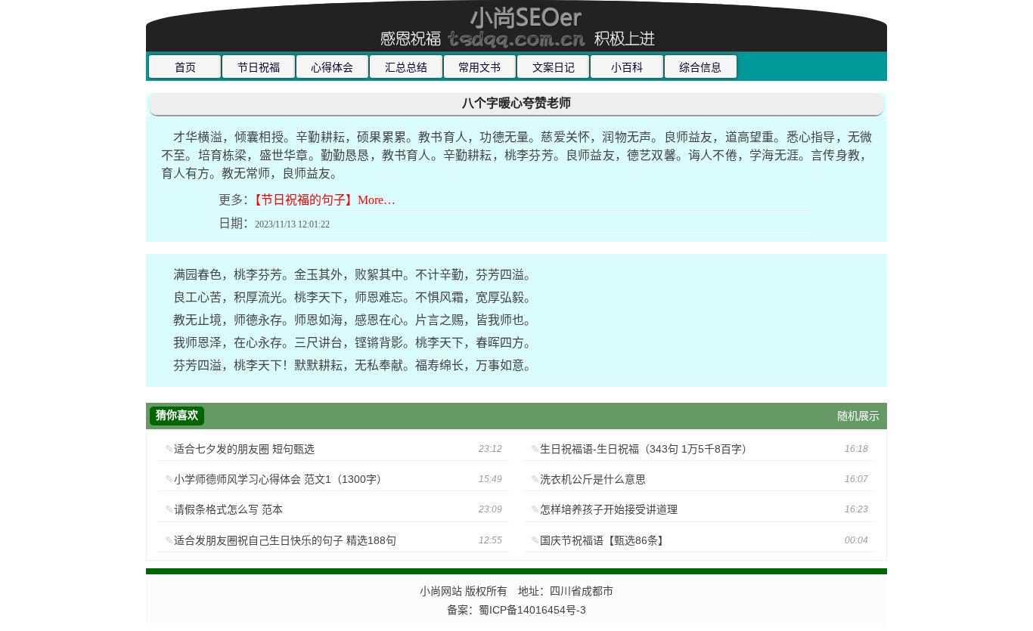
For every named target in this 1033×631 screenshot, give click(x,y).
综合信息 (700, 67)
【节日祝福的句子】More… (325, 199)
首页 (185, 67)
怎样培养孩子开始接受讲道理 (609, 509)
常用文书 (479, 67)
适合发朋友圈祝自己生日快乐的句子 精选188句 (285, 540)
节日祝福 (258, 67)
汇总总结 (406, 67)
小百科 (627, 67)
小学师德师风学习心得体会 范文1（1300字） (280, 479)
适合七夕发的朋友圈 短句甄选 (244, 449)
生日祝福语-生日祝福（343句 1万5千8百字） (646, 449)
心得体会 (332, 67)
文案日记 (553, 67)
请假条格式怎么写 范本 (228, 509)
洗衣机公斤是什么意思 (593, 479)
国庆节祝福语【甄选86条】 (604, 540)
